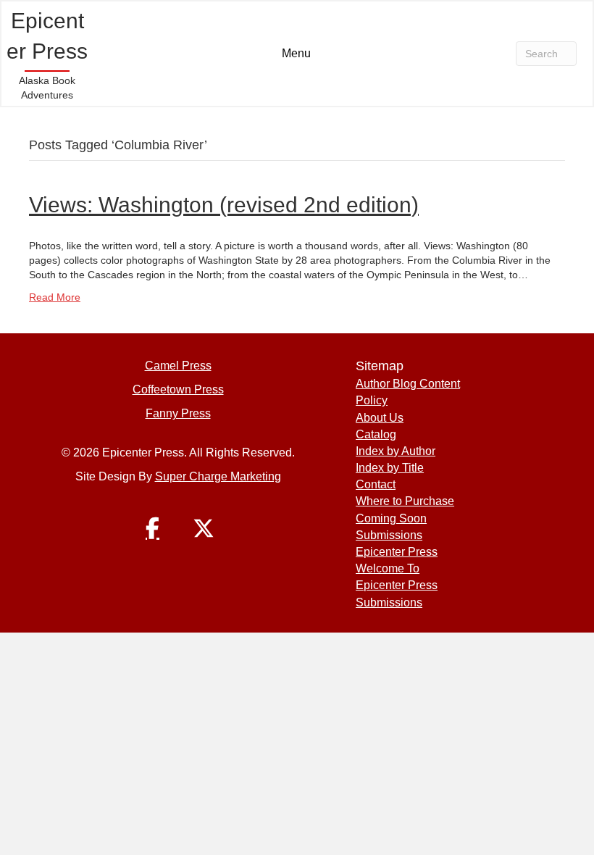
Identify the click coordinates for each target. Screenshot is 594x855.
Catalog (376, 434)
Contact (376, 484)
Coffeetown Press (178, 389)
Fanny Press (178, 413)
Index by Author (395, 451)
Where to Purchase (405, 501)
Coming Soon (391, 518)
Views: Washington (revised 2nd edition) (224, 205)
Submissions (389, 535)
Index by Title (390, 468)
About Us (379, 418)
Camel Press (178, 365)
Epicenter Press (397, 552)
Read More (54, 297)
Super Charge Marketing (218, 476)
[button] (153, 528)
